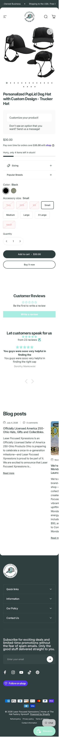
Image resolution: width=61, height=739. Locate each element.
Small (47, 205)
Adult (9, 224)
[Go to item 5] (22, 83)
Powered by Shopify (40, 714)
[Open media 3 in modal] (50, 31)
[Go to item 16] (31, 87)
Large (26, 215)
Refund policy (15, 719)
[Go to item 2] (14, 83)
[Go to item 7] (29, 83)
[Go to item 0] (7, 83)
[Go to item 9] (37, 83)
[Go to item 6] (26, 83)
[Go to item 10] (41, 83)
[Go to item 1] (11, 83)
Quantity (7, 233)
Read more (8, 473)
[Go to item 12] (48, 83)
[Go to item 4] (18, 83)
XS (34, 205)
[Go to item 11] (44, 83)
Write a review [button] (29, 314)
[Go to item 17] (35, 87)
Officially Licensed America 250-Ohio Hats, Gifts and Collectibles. (23, 430)
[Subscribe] (50, 659)
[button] (27, 381)
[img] (29, 336)
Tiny (8, 205)
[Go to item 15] (27, 87)
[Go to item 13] (52, 83)
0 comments (32, 422)
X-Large (42, 215)
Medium (10, 215)
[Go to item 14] (24, 87)
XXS (22, 205)
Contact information (29, 723)
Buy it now (29, 264)
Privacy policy (28, 719)
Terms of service (42, 719)
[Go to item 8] (33, 83)
